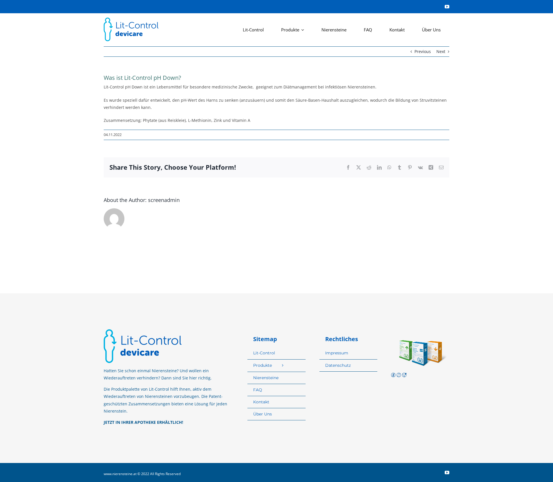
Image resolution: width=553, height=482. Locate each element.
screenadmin (164, 199)
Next (440, 51)
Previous (422, 51)
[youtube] (447, 6)
